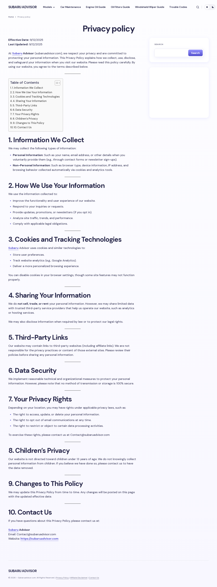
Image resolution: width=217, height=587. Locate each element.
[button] (198, 7)
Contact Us (94, 577)
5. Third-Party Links (25, 105)
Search (159, 44)
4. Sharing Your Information (30, 101)
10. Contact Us (22, 127)
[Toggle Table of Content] (56, 83)
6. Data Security (22, 110)
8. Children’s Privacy (25, 118)
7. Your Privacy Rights (26, 114)
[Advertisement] (179, 92)
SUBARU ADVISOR (22, 7)
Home (11, 17)
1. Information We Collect (27, 88)
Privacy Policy (62, 577)
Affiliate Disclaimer (78, 577)
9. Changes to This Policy (28, 123)
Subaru (17, 53)
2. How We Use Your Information (32, 92)
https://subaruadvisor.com (39, 539)
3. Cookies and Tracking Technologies (36, 96)
